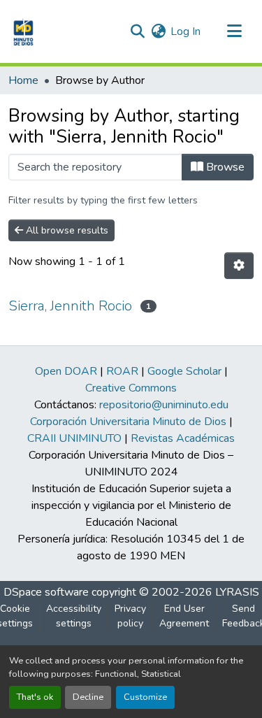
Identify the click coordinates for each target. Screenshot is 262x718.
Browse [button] (224, 167)
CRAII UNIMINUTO (74, 438)
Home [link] (23, 80)
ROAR (122, 371)
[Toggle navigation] (234, 31)
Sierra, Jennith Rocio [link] (70, 305)
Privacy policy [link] (130, 616)
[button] (22, 31)
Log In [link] (185, 31)
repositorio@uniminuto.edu (163, 404)
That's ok (35, 697)
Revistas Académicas (183, 438)
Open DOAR (66, 371)
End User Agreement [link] (184, 616)
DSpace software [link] (46, 592)
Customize (145, 697)
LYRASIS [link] (237, 592)
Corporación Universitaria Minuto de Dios (128, 421)
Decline (88, 697)
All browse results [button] (65, 230)
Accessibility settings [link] (73, 616)
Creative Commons (131, 388)
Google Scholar (184, 371)
